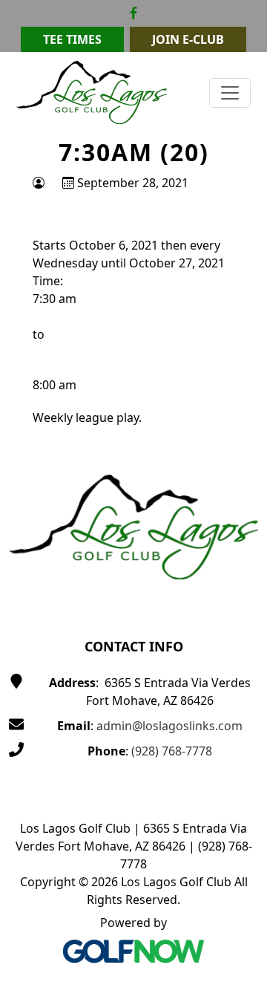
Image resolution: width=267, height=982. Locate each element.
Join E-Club (188, 39)
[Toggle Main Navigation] (230, 93)
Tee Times (72, 39)
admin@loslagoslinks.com (169, 726)
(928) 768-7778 (171, 751)
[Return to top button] (238, 413)
